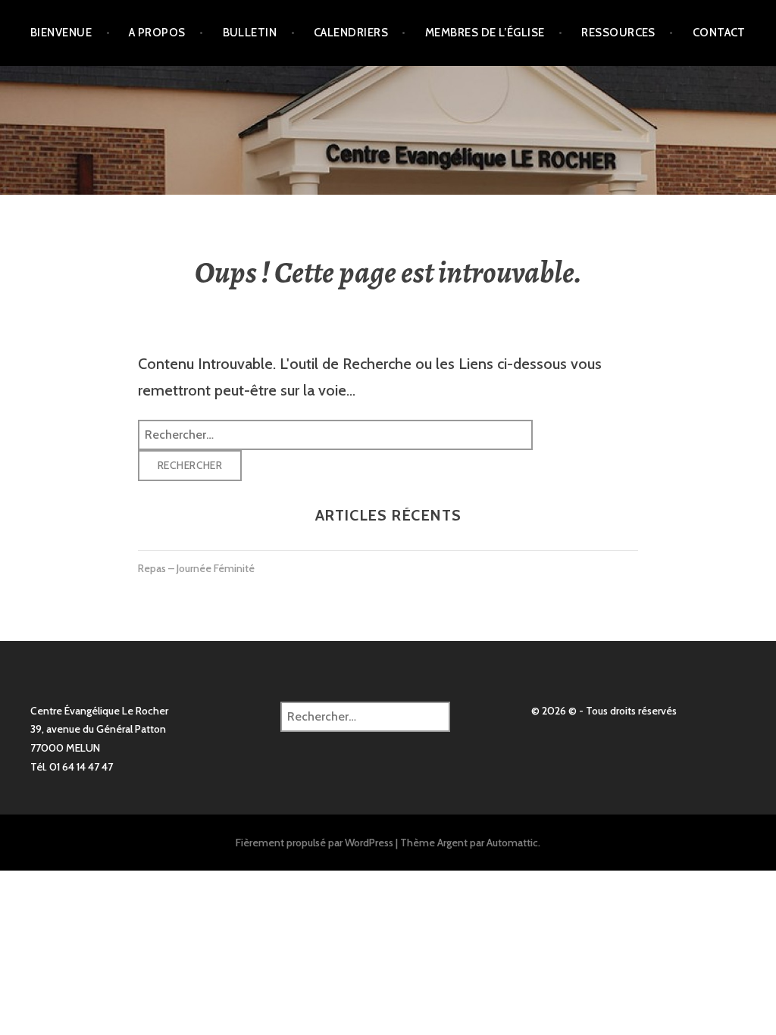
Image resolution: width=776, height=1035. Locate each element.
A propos (157, 32)
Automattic (512, 842)
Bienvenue (61, 32)
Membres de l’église (485, 32)
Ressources (618, 32)
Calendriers (351, 32)
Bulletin (250, 32)
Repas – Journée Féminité (196, 568)
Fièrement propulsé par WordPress (314, 842)
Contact (719, 32)
